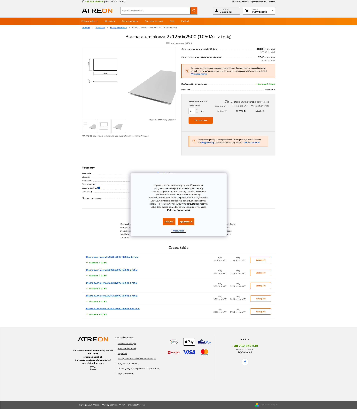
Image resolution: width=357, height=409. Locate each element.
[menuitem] (89, 21)
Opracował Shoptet (269, 404)
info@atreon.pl (207, 142)
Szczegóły (261, 259)
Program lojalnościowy (128, 363)
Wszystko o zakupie (240, 2)
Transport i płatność (127, 348)
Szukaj (193, 10)
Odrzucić (169, 221)
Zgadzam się (186, 221)
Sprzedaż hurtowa (258, 2)
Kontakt (272, 2)
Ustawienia (178, 230)
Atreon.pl (86, 27)
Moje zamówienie (125, 373)
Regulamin (122, 353)
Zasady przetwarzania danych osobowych (137, 358)
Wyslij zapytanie (198, 73)
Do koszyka (201, 120)
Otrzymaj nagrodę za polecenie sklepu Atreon (138, 368)
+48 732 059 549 (252, 142)
